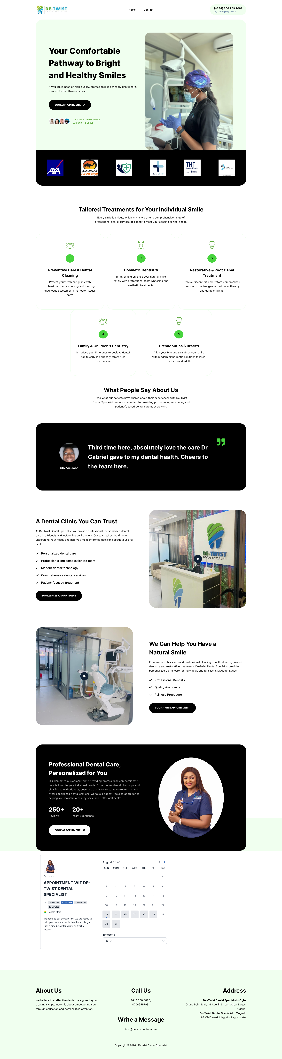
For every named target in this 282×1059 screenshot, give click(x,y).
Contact (148, 9)
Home (132, 9)
